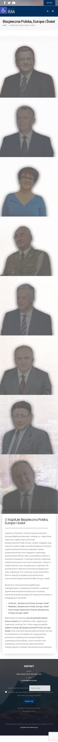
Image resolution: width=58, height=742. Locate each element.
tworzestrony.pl (32, 727)
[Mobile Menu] (52, 11)
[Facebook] (5, 3)
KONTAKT (49, 3)
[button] (3, 10)
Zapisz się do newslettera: (18, 688)
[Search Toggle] (48, 11)
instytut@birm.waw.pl (29, 680)
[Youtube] (14, 3)
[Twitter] (9, 3)
